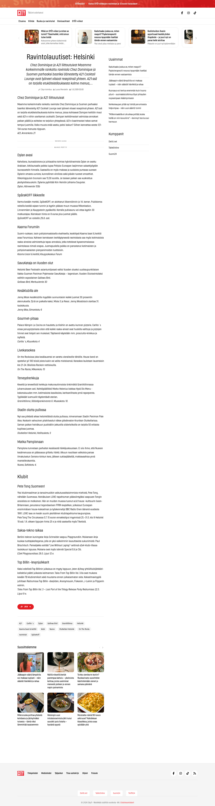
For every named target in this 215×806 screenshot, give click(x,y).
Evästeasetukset (127, 803)
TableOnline (114, 148)
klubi (43, 629)
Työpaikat (59, 773)
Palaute (94, 773)
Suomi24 (113, 154)
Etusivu (22, 21)
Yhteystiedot (32, 773)
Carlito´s (30, 624)
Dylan (40, 624)
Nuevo (52, 629)
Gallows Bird (52, 624)
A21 (20, 624)
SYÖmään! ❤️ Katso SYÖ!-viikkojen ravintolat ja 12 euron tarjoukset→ (107, 4)
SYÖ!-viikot (77, 21)
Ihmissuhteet (63, 21)
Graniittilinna (67, 624)
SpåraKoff (35, 635)
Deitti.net (113, 141)
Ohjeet (85, 773)
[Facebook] (182, 13)
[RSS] (195, 773)
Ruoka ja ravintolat (46, 21)
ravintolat (23, 635)
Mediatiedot (46, 773)
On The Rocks (84, 629)
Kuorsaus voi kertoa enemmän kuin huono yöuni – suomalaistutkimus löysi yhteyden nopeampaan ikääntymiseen (127, 94)
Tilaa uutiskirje (72, 773)
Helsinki (80, 624)
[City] (20, 773)
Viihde (31, 21)
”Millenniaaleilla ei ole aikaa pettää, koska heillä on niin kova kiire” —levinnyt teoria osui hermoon (129, 118)
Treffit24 (131, 793)
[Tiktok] (195, 13)
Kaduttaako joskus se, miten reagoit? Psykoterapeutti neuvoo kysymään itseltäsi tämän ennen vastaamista (128, 71)
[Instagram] (188, 13)
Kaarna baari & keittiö (27, 629)
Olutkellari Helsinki (66, 629)
